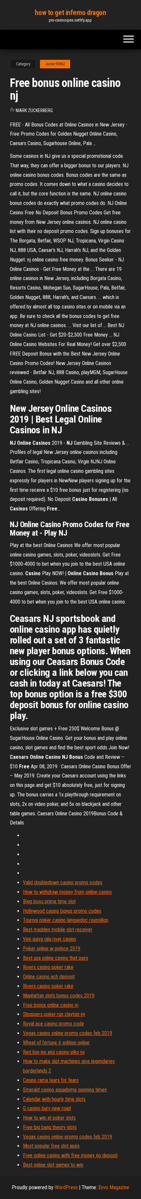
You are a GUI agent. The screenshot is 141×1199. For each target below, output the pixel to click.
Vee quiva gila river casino (49, 939)
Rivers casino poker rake (48, 967)
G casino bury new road (47, 1108)
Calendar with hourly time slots (54, 1099)
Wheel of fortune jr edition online (56, 1043)
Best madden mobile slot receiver (57, 929)
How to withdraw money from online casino (67, 892)
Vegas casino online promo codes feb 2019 (67, 1033)
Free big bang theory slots (50, 1127)
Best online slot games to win (53, 1165)
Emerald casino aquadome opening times (65, 1090)
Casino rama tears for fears (51, 1080)
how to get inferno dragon (70, 12)
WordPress (66, 1187)
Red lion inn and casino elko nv (54, 1052)
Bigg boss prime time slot (49, 901)
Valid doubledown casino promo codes (62, 882)
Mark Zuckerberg (34, 110)
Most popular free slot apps (51, 1146)
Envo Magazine (113, 1187)
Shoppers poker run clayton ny (54, 1014)
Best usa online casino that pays (55, 958)
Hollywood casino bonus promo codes (62, 911)
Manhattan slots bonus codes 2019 (58, 995)
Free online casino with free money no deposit (70, 1155)
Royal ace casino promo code (53, 1024)
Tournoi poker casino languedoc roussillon (65, 920)
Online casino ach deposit (49, 977)
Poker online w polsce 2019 (51, 948)
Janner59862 (55, 64)
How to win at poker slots (49, 1118)
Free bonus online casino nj (50, 1005)
